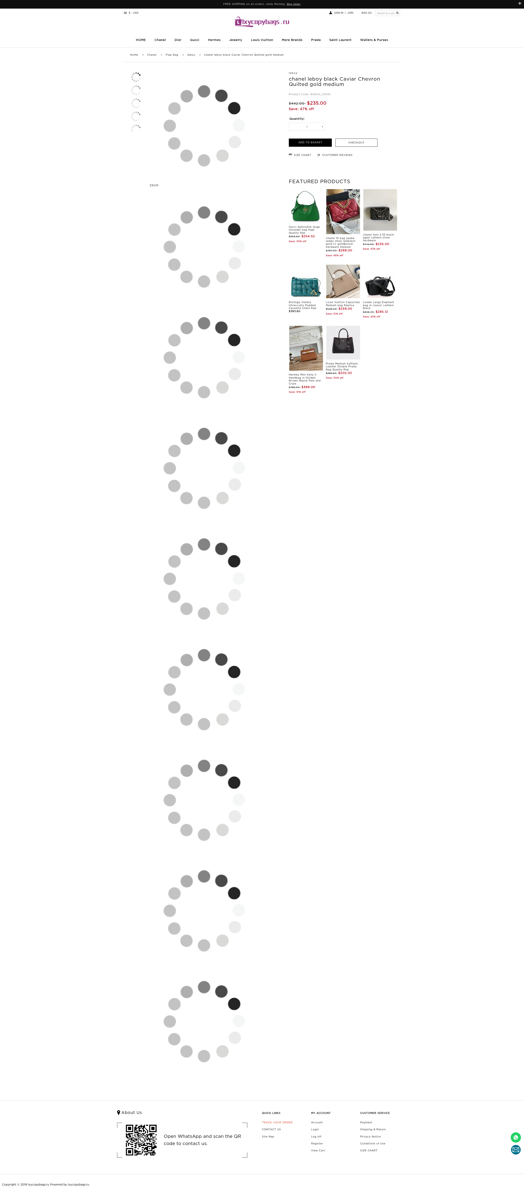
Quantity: (297, 118)
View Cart (318, 1151)
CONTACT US (271, 1129)
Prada (316, 40)
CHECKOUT (356, 143)
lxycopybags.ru (38, 1184)
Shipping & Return (373, 1129)
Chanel (152, 55)
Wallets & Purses (374, 40)
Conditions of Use (372, 1144)
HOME (141, 40)
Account (317, 1122)
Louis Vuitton (262, 40)
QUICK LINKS (271, 1113)
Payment (366, 1122)
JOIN (350, 13)
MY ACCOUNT (321, 1113)
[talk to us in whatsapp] (516, 1137)
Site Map (268, 1137)
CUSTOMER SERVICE (375, 1113)
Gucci (194, 40)
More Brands (292, 40)
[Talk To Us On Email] (516, 1150)
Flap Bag (172, 55)
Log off (316, 1137)
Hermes (214, 40)
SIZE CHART (369, 1151)
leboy (191, 55)
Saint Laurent (340, 40)
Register (317, 1144)
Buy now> (294, 4)
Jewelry (235, 40)
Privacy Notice (370, 1137)
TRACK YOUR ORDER (277, 1122)
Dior (178, 40)
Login (315, 1129)
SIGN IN (338, 13)
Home (134, 55)
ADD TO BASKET (310, 142)
